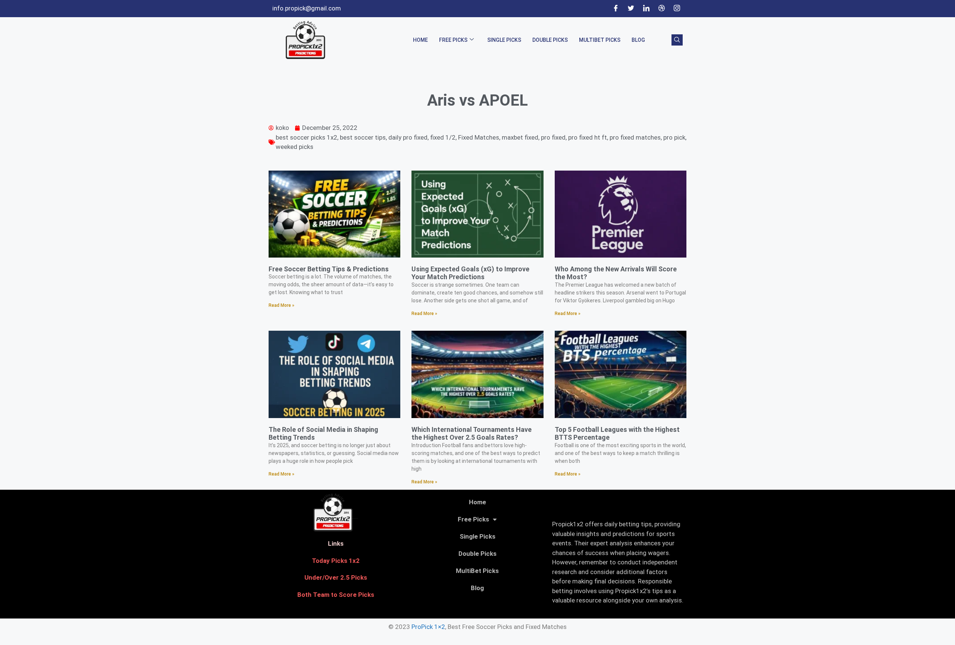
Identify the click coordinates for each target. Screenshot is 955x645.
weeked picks (294, 146)
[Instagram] (676, 8)
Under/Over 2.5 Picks (335, 577)
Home (420, 40)
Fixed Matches (478, 137)
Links (336, 543)
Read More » (281, 305)
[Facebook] (615, 8)
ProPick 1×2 (428, 626)
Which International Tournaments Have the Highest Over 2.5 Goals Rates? (471, 434)
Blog (638, 40)
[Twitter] (630, 8)
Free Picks (453, 40)
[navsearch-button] (677, 40)
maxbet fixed (520, 137)
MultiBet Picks (599, 40)
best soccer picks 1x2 (306, 137)
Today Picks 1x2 (336, 560)
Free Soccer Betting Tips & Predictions (329, 269)
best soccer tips (363, 137)
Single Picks (504, 40)
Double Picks (550, 40)
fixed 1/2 (442, 137)
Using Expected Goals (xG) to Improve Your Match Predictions (470, 273)
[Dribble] (661, 8)
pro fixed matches (635, 137)
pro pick (674, 137)
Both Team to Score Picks (335, 594)
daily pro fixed (408, 137)
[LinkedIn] (646, 8)
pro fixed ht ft (587, 137)
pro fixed (553, 137)
